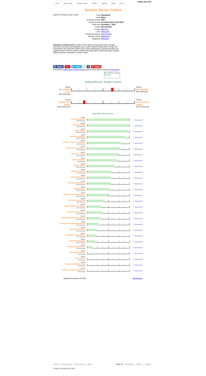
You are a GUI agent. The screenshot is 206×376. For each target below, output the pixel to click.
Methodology (138, 278)
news (121, 3)
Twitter (138, 364)
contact (56, 364)
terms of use (79, 364)
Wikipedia (105, 39)
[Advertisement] (137, 46)
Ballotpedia (105, 36)
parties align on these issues (74, 70)
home (57, 3)
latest (113, 3)
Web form (104, 29)
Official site (105, 32)
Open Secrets (106, 34)
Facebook (129, 364)
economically (114, 70)
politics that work (144, 2)
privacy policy (67, 364)
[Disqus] (103, 310)
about (89, 364)
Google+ (148, 364)
